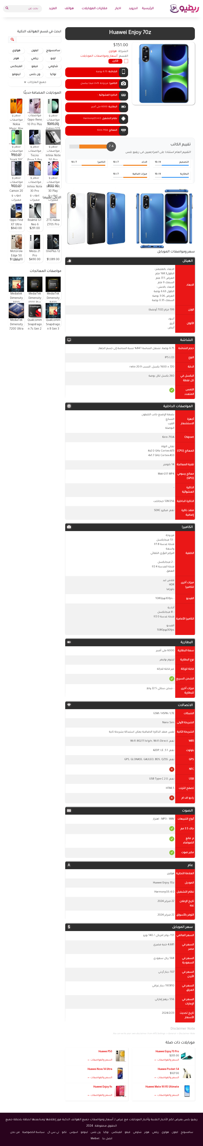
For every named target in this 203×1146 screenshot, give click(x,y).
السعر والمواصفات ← (166, 1060)
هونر (16, 58)
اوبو (53, 58)
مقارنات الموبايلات (94, 8)
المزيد (53, 8)
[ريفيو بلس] (184, 8)
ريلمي (34, 58)
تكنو (64, 1132)
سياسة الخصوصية (33, 1132)
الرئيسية (148, 8)
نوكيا (53, 74)
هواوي (16, 50)
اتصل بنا (107, 1138)
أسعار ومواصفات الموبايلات (98, 56)
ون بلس (34, 74)
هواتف (69, 8)
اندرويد (133, 8)
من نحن (15, 1132)
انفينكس (16, 66)
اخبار (118, 8)
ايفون (34, 50)
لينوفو (16, 74)
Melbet (95, 1138)
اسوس (73, 1132)
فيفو (35, 66)
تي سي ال (53, 1132)
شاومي (53, 66)
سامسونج (53, 50)
